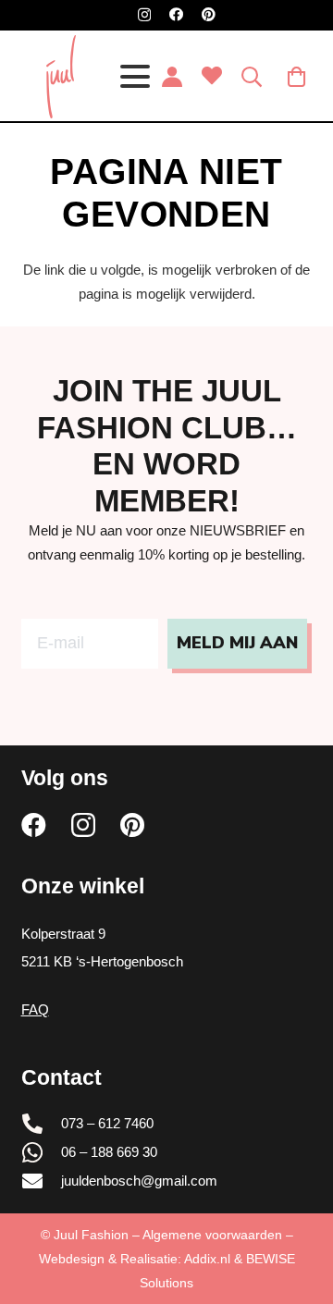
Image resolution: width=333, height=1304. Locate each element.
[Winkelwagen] (297, 77)
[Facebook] (176, 14)
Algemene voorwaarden (212, 1234)
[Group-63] (60, 76)
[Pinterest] (209, 14)
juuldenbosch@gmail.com (139, 1180)
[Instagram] (144, 15)
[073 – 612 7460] (41, 1123)
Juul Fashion (91, 1234)
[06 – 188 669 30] (41, 1152)
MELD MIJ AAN (237, 643)
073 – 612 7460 (107, 1123)
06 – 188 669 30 (109, 1152)
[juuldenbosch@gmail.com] (41, 1181)
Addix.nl (207, 1258)
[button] (135, 77)
